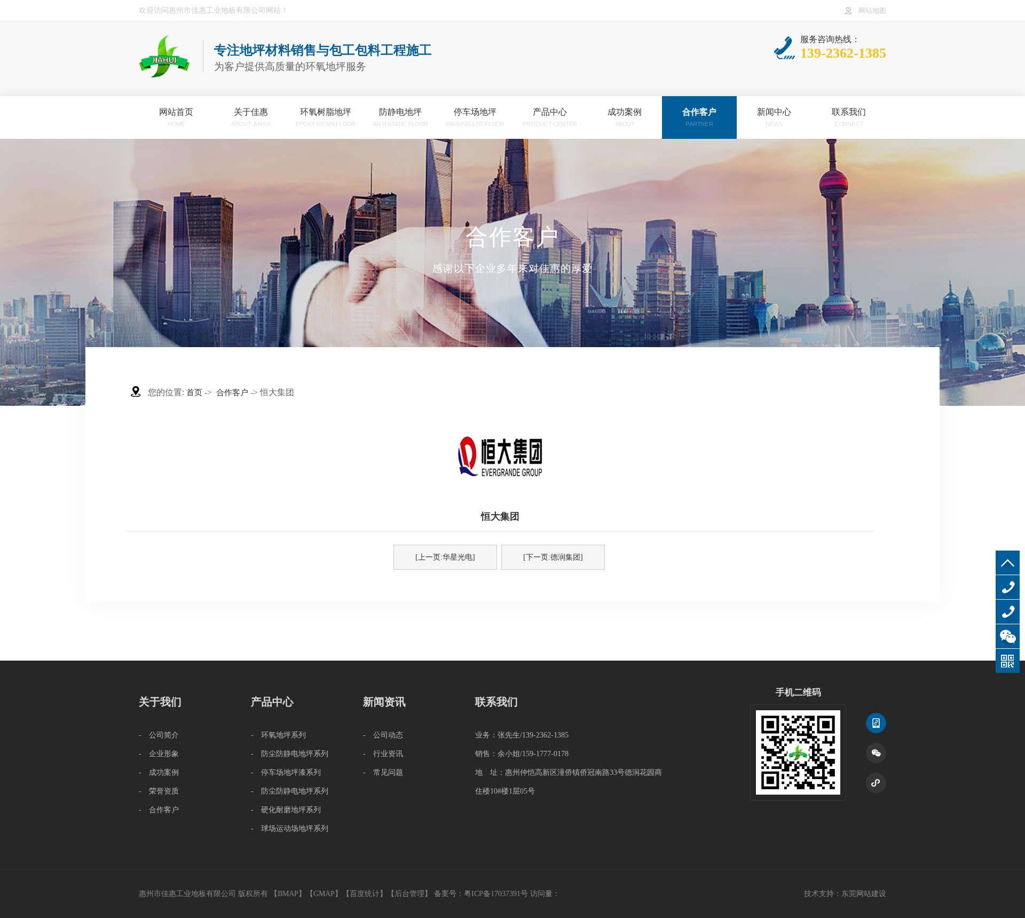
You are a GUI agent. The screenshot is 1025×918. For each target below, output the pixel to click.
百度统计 (365, 894)
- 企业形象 (159, 754)
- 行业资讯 (383, 754)
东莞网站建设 (863, 894)
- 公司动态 (383, 735)
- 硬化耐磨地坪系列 (286, 810)
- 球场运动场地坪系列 (289, 829)
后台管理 (409, 894)
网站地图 (872, 10)
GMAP (324, 894)
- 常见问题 (383, 772)
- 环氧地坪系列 (278, 735)
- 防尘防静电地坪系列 (289, 754)
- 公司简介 (159, 735)
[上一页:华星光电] (445, 557)
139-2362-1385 (1008, 587)
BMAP (288, 894)
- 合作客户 (159, 810)
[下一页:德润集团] (553, 557)
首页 (194, 392)
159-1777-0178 (1008, 612)
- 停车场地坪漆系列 (286, 772)
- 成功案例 (159, 772)
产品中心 (272, 702)
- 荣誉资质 (159, 791)
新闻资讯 (384, 702)
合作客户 (232, 392)
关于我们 (160, 702)
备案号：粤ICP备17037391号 (481, 894)
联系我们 (496, 702)
